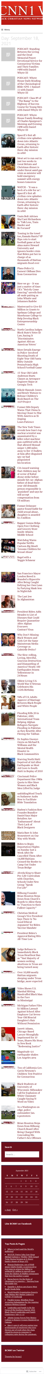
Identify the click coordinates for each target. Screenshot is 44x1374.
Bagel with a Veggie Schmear (26, 559)
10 (31, 1186)
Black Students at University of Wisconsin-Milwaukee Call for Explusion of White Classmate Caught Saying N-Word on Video (29, 1092)
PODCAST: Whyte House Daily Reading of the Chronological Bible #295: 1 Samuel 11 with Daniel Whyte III (29, 85)
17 (31, 1191)
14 (17, 1191)
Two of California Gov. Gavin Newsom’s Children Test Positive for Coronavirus (29, 1072)
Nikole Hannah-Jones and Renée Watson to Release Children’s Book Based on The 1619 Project (29, 395)
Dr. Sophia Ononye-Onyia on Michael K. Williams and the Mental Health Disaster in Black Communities (28, 746)
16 (26, 1191)
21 (17, 1197)
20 (12, 1197)
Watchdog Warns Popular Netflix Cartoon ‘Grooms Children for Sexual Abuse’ (29, 546)
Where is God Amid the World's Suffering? (19, 1250)
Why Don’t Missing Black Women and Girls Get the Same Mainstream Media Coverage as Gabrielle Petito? (28, 642)
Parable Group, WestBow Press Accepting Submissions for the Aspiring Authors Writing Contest (21, 1302)
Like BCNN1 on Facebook (18, 1223)
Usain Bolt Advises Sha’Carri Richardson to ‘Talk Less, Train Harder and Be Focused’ (29, 222)
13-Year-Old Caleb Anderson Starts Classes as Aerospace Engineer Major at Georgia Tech (28, 378)
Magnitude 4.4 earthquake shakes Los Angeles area (27, 1054)
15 (22, 1191)
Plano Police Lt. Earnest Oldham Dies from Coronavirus (29, 271)
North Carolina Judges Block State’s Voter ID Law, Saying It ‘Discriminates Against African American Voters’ (29, 337)
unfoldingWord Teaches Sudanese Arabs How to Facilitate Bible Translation (29, 798)
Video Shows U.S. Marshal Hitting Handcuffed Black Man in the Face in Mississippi (29, 994)
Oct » (15, 1209)
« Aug (8, 1209)
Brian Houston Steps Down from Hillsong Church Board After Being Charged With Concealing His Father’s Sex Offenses (29, 1130)
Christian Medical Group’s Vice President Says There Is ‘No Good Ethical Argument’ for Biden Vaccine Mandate (30, 920)
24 (31, 1197)
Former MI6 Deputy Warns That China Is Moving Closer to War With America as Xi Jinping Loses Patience (29, 414)
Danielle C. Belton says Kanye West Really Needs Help (21, 1287)
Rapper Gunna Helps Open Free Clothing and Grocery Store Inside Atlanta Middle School (28, 529)
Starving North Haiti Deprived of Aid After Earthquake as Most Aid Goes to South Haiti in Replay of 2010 (30, 765)
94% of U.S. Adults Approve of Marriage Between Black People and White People (29, 701)
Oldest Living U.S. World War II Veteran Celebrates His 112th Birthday (29, 685)
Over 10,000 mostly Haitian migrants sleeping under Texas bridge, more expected (29, 977)
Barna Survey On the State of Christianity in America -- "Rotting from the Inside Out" (22, 1281)
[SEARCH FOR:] (22, 1154)
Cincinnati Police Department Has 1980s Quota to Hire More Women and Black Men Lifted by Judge (29, 782)
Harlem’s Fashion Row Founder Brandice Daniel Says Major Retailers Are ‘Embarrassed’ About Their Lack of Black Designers (29, 818)
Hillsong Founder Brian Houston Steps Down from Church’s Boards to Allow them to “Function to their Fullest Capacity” (29, 900)
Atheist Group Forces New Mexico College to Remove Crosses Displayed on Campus (22, 1319)
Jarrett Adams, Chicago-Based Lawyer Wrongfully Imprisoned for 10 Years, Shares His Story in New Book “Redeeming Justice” (30, 1037)
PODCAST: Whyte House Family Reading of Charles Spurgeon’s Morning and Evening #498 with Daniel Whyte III (29, 122)
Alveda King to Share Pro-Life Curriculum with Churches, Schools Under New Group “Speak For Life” (29, 880)
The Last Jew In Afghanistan (25, 598)
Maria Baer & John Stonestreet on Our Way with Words (28, 835)
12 (7, 1191)
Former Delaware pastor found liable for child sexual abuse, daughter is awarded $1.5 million (29, 511)
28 (17, 1202)
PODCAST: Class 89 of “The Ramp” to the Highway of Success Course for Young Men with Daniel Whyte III (29, 103)
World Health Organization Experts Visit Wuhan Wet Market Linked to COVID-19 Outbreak (21, 1294)
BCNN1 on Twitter (14, 1350)
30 (26, 1202)
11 (36, 1186)
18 (36, 1191)
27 (12, 1202)
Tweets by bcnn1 (13, 1356)
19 (7, 1197)
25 (36, 1197)
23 (26, 1197)
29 (22, 1202)
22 (22, 1197)
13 (12, 1191)
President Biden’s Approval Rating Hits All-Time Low (29, 936)
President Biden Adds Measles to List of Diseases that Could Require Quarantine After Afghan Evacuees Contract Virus (29, 620)
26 (7, 1202)
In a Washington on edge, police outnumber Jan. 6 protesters (28, 1111)
